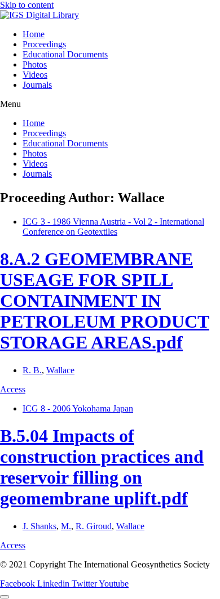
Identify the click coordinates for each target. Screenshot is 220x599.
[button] (110, 104)
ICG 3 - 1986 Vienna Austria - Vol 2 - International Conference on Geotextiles (113, 226)
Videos (35, 74)
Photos (35, 64)
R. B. (32, 370)
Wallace (60, 370)
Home (34, 34)
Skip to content (27, 5)
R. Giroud (94, 526)
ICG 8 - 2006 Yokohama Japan (78, 408)
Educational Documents (65, 54)
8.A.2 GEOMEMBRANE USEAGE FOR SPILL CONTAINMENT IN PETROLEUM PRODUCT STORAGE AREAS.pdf (104, 300)
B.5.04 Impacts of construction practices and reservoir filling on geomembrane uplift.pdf (102, 467)
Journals (37, 85)
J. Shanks (39, 526)
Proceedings (44, 44)
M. (66, 526)
